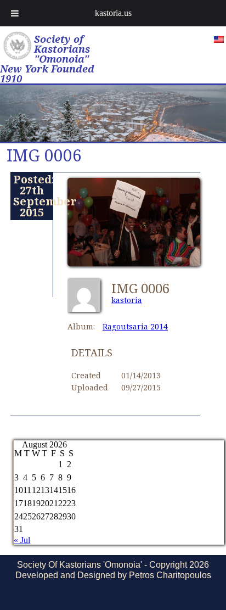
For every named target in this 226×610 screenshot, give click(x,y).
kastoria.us (113, 13)
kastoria (126, 300)
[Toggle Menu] (15, 13)
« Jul (22, 540)
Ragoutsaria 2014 (135, 326)
